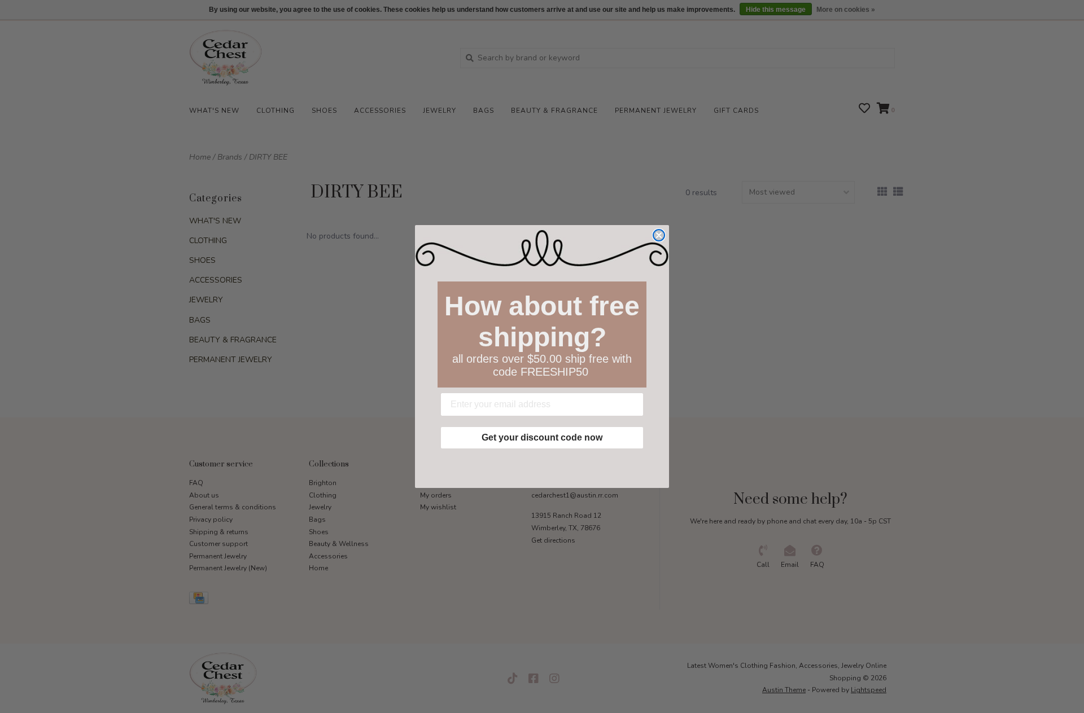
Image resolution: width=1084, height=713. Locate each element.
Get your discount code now (542, 437)
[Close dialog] (659, 235)
